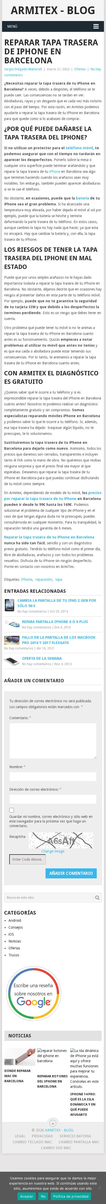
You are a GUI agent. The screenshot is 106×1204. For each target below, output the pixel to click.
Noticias (14, 941)
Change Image (52, 851)
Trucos (13, 955)
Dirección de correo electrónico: (35, 789)
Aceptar (26, 1196)
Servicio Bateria (75, 1136)
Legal (20, 1136)
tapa (58, 579)
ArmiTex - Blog (53, 10)
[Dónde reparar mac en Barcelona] (19, 1057)
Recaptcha (17, 837)
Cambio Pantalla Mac (79, 1142)
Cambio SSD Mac (56, 1148)
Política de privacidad (71, 1196)
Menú (12, 26)
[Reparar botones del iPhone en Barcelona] (52, 1059)
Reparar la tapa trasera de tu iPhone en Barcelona (49, 537)
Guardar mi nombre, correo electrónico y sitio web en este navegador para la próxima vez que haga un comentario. (51, 821)
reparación (44, 579)
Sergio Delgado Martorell (23, 69)
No (43, 1196)
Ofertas (80, 69)
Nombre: (17, 766)
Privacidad (42, 1136)
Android (14, 920)
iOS (11, 934)
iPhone (54, 171)
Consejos (15, 927)
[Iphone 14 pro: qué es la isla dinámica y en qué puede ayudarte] (85, 1068)
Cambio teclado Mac (32, 1142)
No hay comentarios (32, 611)
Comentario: (20, 717)
